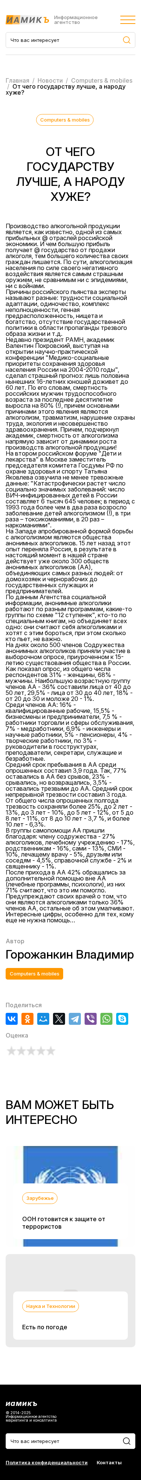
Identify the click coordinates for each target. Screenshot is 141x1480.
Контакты (109, 1462)
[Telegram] (75, 1019)
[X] (59, 1019)
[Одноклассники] (27, 1019)
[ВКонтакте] (12, 1019)
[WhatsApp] (106, 1019)
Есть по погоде (44, 1327)
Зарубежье (40, 1198)
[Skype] (122, 1019)
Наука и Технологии (50, 1306)
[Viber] (91, 1019)
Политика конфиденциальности (47, 1462)
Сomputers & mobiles (65, 120)
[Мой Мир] (43, 1019)
